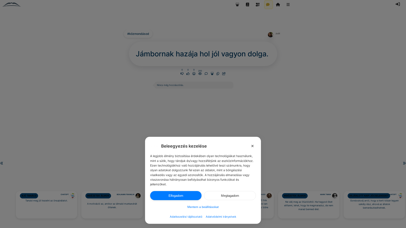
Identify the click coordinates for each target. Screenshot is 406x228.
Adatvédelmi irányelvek (221, 216)
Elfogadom (176, 195)
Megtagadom (230, 195)
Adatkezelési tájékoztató (186, 216)
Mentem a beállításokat (203, 207)
